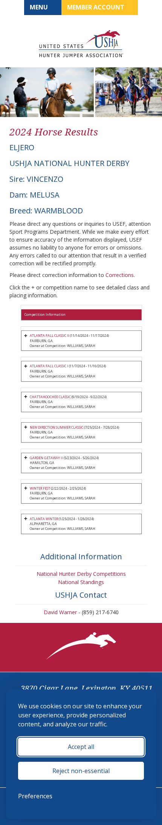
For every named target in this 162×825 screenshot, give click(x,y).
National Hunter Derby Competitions (81, 573)
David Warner (60, 612)
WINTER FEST (40, 488)
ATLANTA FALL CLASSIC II (49, 335)
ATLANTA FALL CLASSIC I (49, 366)
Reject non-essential (81, 771)
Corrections (119, 275)
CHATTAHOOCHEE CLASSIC (50, 396)
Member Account (96, 7)
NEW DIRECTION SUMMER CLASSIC (56, 427)
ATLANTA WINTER (44, 518)
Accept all (81, 747)
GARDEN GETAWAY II (46, 457)
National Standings (81, 582)
